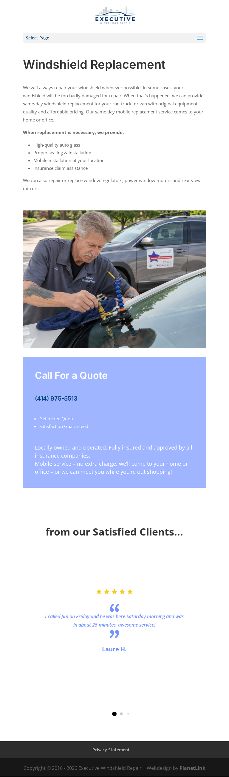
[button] (114, 714)
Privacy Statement (111, 750)
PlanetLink (192, 768)
